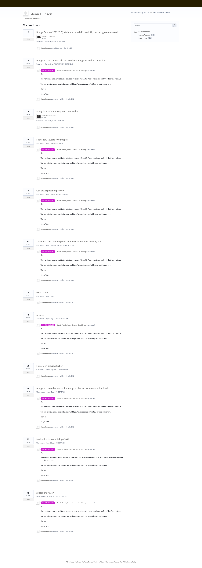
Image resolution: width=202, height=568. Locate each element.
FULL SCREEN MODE (61, 194)
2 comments (40, 245)
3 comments (40, 143)
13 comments (40, 443)
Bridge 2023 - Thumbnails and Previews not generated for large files (71, 60)
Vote (28, 39)
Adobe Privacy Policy (129, 562)
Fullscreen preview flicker (49, 365)
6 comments (40, 369)
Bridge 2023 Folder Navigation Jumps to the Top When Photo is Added (72, 388)
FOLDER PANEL (60, 392)
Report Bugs (49, 42)
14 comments (40, 496)
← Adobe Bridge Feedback (32, 18)
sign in (152, 12)
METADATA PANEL (60, 42)
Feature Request (144, 35)
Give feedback (144, 31)
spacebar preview (45, 492)
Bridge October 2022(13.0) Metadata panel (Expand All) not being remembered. (77, 32)
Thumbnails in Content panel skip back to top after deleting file (68, 241)
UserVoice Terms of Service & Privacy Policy (95, 562)
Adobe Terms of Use (116, 562)
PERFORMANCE (59, 121)
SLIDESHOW (59, 143)
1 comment (39, 42)
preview (40, 315)
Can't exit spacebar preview (50, 190)
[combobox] (153, 25)
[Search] (174, 25)
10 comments (40, 392)
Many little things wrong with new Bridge (57, 111)
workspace (42, 292)
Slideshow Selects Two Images (52, 139)
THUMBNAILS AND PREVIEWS (63, 64)
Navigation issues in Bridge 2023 (52, 439)
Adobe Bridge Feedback (73, 562)
